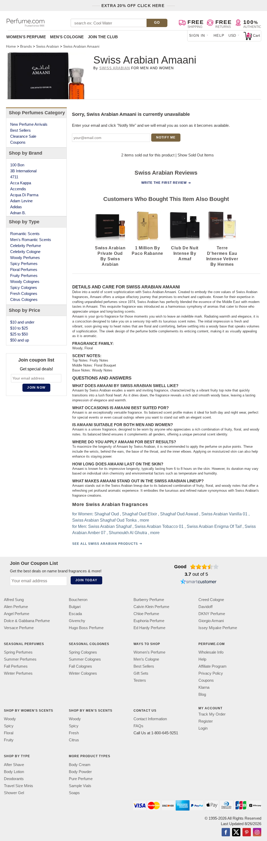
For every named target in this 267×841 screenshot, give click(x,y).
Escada (75, 613)
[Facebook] (226, 832)
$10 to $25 (19, 328)
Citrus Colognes (24, 299)
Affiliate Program (212, 666)
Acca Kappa (20, 183)
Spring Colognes (83, 652)
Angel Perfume (16, 613)
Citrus (74, 740)
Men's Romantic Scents (30, 239)
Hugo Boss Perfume (86, 627)
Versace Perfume (19, 627)
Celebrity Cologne (25, 251)
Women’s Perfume (149, 652)
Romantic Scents (25, 233)
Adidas (16, 207)
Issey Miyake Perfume (217, 627)
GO (157, 22)
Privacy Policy (210, 673)
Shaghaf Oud (106, 513)
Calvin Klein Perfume (151, 606)
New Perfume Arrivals (28, 124)
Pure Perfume (81, 778)
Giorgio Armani (211, 620)
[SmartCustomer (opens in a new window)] (198, 582)
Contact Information (150, 719)
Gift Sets (141, 673)
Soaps (74, 792)
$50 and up (19, 340)
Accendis (18, 189)
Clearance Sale (23, 136)
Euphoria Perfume (149, 620)
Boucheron (78, 599)
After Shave (14, 764)
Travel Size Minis (18, 785)
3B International (23, 171)
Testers (140, 680)
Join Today (86, 580)
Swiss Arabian (114, 68)
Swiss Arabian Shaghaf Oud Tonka (104, 520)
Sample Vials (80, 785)
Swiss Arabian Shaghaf (109, 526)
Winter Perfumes (18, 673)
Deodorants (14, 778)
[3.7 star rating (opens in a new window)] (204, 566)
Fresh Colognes (23, 293)
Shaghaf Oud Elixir (139, 513)
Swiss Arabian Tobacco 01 (158, 526)
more (144, 520)
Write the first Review (164, 183)
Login (203, 728)
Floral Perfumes (23, 269)
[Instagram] (257, 832)
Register (205, 721)
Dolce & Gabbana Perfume (27, 620)
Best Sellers (20, 130)
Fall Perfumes (16, 666)
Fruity (9, 740)
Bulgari (75, 606)
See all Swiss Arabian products (105, 543)
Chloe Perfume (146, 613)
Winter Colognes (83, 673)
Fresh (74, 733)
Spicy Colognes (23, 287)
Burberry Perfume (149, 599)
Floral (8, 733)
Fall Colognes (80, 666)
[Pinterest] (246, 832)
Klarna (203, 687)
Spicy (9, 726)
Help (219, 35)
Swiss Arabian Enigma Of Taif (213, 526)
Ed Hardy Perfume (149, 627)
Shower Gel (14, 792)
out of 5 (196, 574)
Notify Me (166, 137)
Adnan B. (18, 213)
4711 (14, 177)
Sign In (197, 35)
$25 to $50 (19, 334)
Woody (10, 719)
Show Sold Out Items (196, 155)
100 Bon (17, 165)
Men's (67, 37)
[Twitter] (236, 832)
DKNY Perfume (211, 613)
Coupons (18, 142)
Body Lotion (14, 771)
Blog (202, 694)
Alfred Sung (14, 599)
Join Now (36, 387)
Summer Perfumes (20, 659)
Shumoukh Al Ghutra (127, 532)
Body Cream (79, 764)
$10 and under (22, 322)
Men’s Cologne (146, 659)
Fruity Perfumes (24, 275)
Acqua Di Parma (24, 195)
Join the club (103, 37)
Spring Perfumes (18, 652)
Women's (26, 37)
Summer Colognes (85, 659)
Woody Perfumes (25, 257)
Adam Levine (21, 201)
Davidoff (205, 606)
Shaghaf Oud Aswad (179, 513)
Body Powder (80, 771)
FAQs (138, 726)
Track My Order (212, 714)
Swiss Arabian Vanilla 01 (224, 513)
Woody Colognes (24, 281)
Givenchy (77, 620)
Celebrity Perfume (25, 245)
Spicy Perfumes (24, 263)
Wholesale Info (210, 652)
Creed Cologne (211, 599)
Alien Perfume (16, 606)
